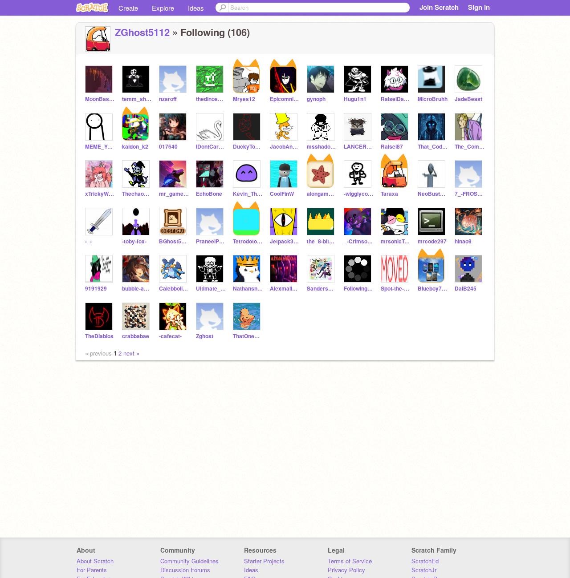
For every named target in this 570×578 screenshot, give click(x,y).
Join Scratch (439, 7)
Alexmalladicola (285, 288)
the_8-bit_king (322, 241)
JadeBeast (468, 99)
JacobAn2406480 (285, 146)
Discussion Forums (185, 570)
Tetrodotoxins (248, 241)
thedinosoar (211, 99)
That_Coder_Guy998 (433, 146)
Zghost (204, 336)
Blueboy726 (433, 288)
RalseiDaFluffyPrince (396, 99)
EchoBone (209, 194)
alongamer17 (322, 194)
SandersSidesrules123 (322, 288)
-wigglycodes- (359, 194)
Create (128, 7)
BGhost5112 (174, 241)
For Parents (92, 570)
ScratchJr (423, 570)
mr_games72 (174, 194)
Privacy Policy (346, 570)
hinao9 (463, 241)
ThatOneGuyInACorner (248, 336)
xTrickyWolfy (100, 194)
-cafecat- (170, 336)
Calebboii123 (174, 288)
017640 (168, 146)
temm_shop (137, 99)
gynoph (316, 99)
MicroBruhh (433, 99)
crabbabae (135, 336)
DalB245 (465, 288)
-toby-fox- (134, 241)
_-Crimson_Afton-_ (359, 241)
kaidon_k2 (135, 146)
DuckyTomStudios (248, 146)
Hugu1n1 (355, 99)
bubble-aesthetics (137, 288)
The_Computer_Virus (469, 146)
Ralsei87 (392, 146)
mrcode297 (432, 241)
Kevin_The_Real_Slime (248, 194)
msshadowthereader (322, 146)
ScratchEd (425, 561)
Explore (163, 7)
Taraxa (389, 194)
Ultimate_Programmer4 (211, 288)
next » (131, 353)
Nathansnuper (248, 288)
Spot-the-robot (396, 288)
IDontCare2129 (211, 146)
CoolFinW (282, 194)
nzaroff (168, 99)
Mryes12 (244, 99)
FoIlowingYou (359, 288)
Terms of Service (350, 561)
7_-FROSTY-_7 (469, 194)
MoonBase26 (100, 99)
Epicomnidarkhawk (285, 99)
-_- (88, 241)
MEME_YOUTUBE (100, 146)
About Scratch (95, 561)
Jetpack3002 (285, 241)
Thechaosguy (137, 194)
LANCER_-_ (359, 146)
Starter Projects (264, 561)
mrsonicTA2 (396, 241)
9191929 (96, 288)
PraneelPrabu (211, 241)
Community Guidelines (189, 561)
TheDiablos (99, 336)
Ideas (196, 7)
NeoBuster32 (433, 194)
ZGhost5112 (142, 32)
